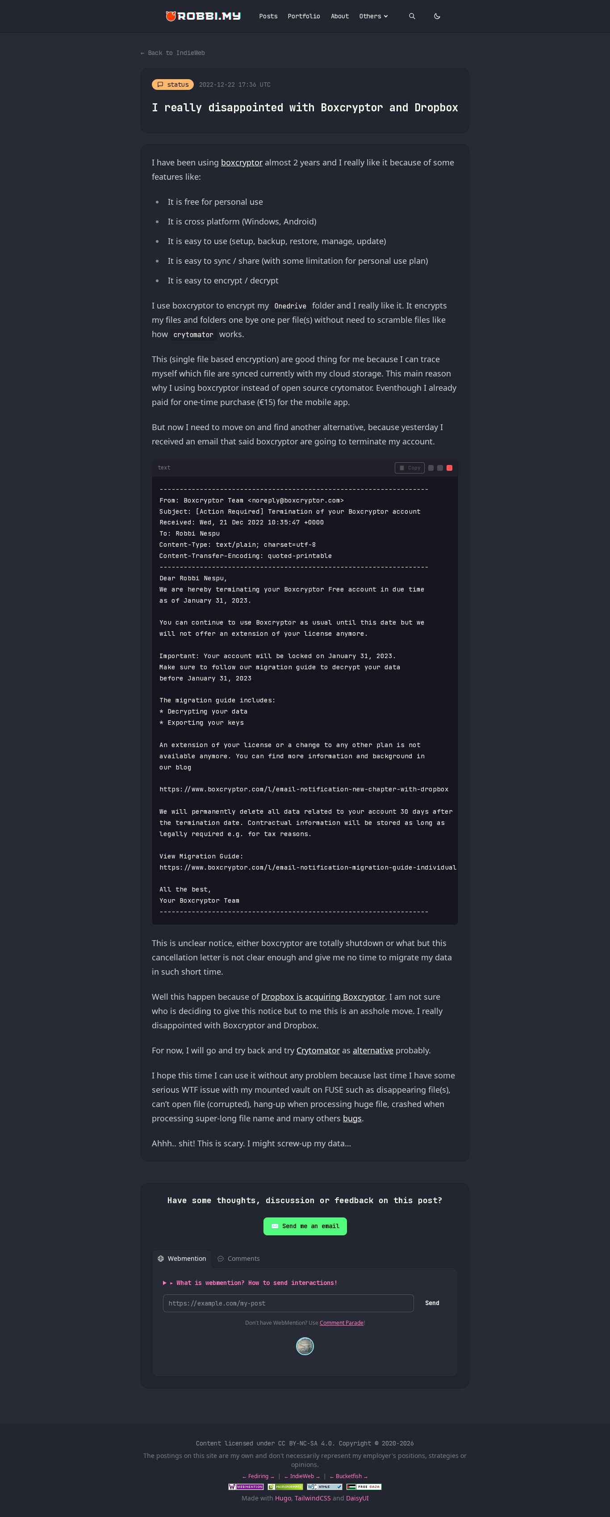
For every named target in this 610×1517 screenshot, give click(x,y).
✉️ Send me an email (305, 1226)
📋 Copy (410, 468)
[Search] (412, 16)
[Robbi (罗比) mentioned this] (305, 1346)
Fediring (258, 1476)
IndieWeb (302, 1476)
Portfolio (304, 16)
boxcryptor (242, 162)
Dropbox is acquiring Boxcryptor (323, 996)
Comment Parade (341, 1323)
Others (370, 16)
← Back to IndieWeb (173, 53)
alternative (373, 1050)
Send (432, 1303)
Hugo (283, 1498)
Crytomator (318, 1050)
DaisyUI (357, 1498)
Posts (268, 16)
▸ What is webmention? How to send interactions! (254, 1283)
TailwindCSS (313, 1498)
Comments (244, 1258)
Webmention (187, 1258)
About (340, 16)
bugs (352, 1118)
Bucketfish (349, 1476)
